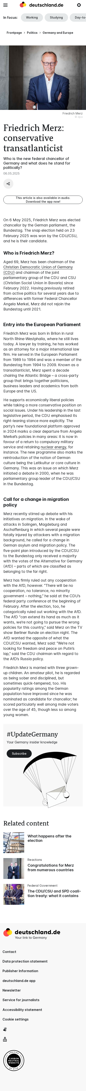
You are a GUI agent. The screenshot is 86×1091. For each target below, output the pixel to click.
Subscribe (19, 753)
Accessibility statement (22, 1010)
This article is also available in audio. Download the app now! (43, 199)
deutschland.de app (19, 981)
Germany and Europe (58, 32)
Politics (32, 32)
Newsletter (12, 990)
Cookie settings (16, 1019)
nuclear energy (53, 447)
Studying (56, 17)
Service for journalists (21, 1000)
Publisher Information (20, 971)
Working (32, 17)
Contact (9, 952)
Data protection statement (25, 961)
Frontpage (14, 32)
